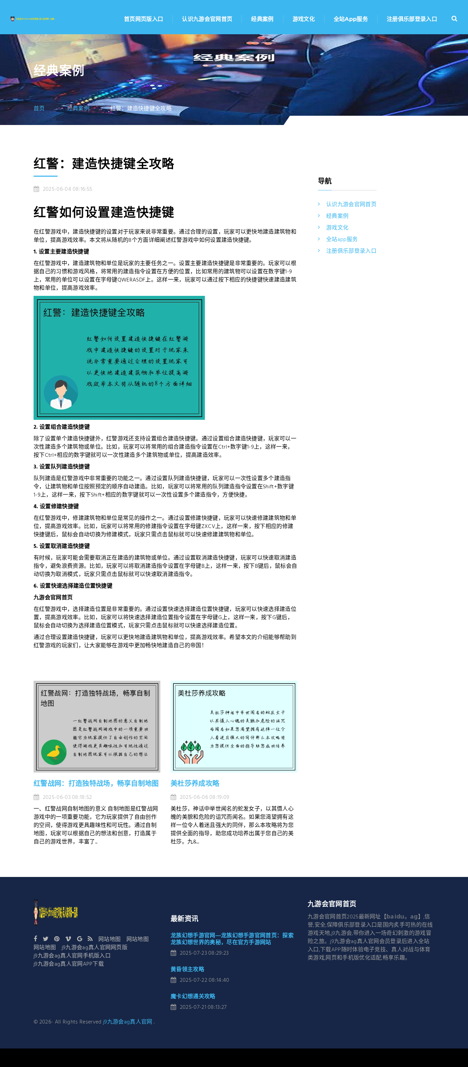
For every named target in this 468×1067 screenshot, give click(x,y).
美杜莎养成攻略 (195, 783)
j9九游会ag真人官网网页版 (94, 947)
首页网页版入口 (143, 19)
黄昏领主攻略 (187, 969)
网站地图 (109, 939)
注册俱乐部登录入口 (412, 19)
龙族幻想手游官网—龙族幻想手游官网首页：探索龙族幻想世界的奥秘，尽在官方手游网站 (232, 938)
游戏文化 (304, 19)
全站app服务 (351, 19)
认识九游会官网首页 (207, 19)
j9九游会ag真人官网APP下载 (69, 964)
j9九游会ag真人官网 (127, 1022)
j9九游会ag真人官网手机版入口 (72, 956)
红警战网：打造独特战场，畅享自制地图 (96, 783)
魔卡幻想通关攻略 (193, 996)
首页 (39, 108)
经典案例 (262, 19)
